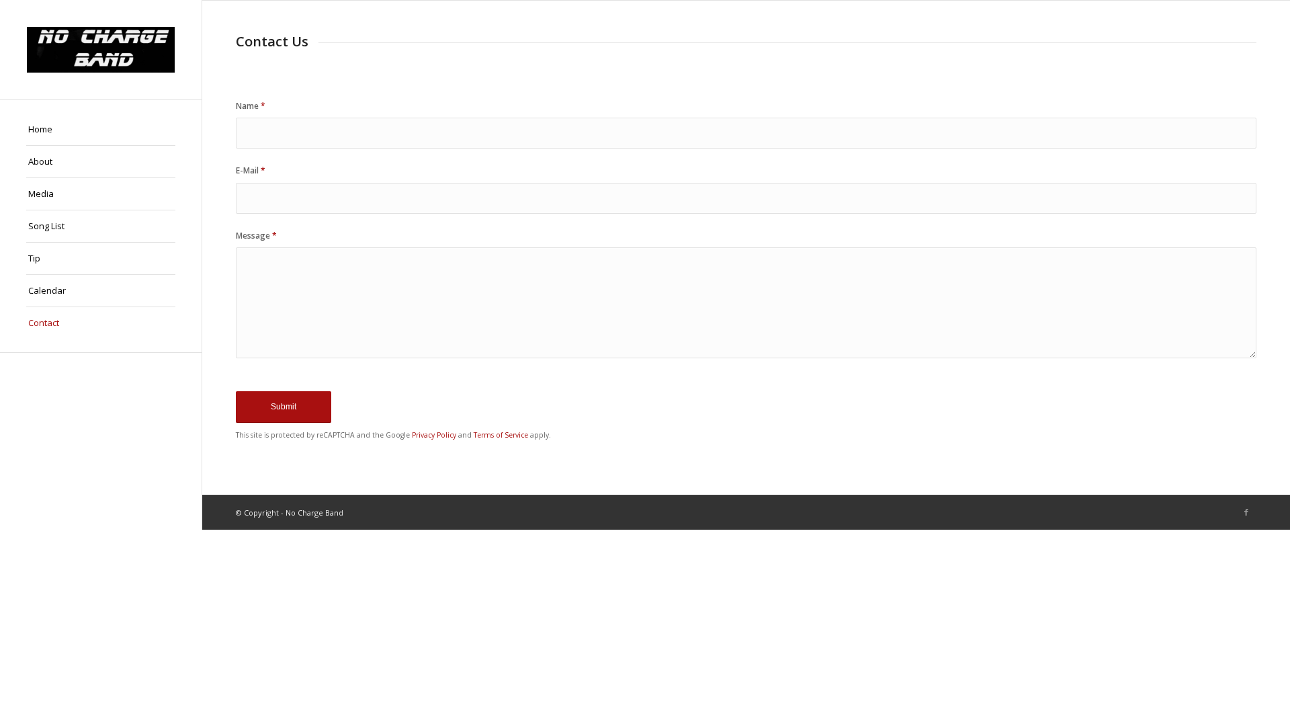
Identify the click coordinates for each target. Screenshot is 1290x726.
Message (256, 235)
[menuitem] (100, 130)
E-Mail (250, 170)
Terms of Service (501, 435)
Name (250, 106)
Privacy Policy (434, 435)
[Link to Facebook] (1246, 512)
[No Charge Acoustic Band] (101, 50)
